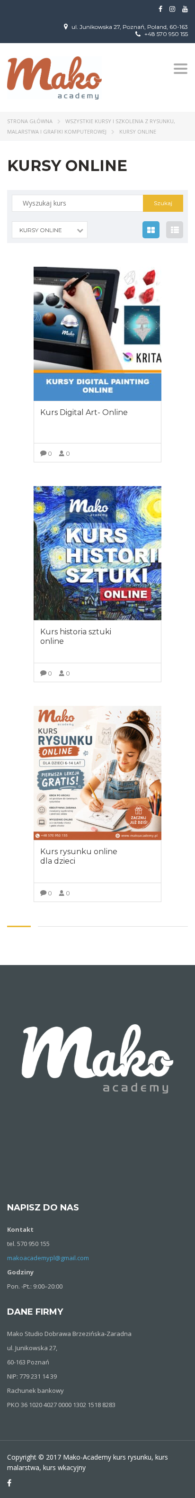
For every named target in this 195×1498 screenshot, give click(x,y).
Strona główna (30, 121)
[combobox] (50, 229)
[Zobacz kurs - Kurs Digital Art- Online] (97, 334)
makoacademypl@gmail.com (48, 1258)
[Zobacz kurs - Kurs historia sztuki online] (97, 553)
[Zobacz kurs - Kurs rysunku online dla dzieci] (97, 773)
